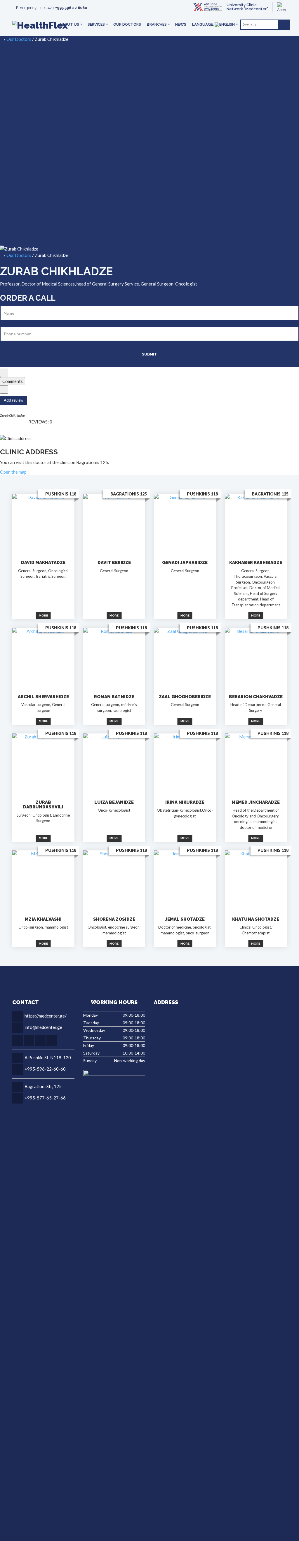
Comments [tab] (12, 381)
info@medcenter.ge (43, 1027)
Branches (157, 24)
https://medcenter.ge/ (46, 1015)
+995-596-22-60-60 (45, 1068)
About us (69, 24)
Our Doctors (127, 24)
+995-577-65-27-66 (45, 1097)
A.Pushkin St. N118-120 (48, 1057)
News (180, 24)
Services (96, 24)
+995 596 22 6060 (71, 8)
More (43, 615)
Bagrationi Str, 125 (43, 1086)
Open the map (13, 471)
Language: (203, 24)
